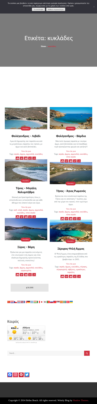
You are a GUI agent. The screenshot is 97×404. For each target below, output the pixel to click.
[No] (94, 6)
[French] (25, 302)
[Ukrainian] (71, 302)
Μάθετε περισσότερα (56, 9)
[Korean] (45, 302)
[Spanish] (61, 302)
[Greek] (32, 302)
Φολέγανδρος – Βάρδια (71, 136)
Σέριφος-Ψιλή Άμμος (71, 248)
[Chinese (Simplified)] (9, 302)
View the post (26, 151)
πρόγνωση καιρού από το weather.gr (26, 342)
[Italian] (38, 302)
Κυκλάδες (26, 128)
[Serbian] (58, 302)
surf (15, 210)
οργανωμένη (26, 270)
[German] (28, 302)
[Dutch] (18, 302)
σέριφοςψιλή (62, 269)
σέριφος (83, 267)
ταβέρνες (71, 269)
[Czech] (15, 302)
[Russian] (51, 302)
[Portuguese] (48, 302)
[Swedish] (64, 302)
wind (20, 210)
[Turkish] (68, 302)
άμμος (22, 154)
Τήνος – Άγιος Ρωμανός (71, 191)
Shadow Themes (80, 400)
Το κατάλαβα (38, 9)
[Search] (87, 353)
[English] (22, 302)
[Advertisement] (48, 85)
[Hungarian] (35, 302)
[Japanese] (41, 302)
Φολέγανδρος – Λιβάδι (26, 136)
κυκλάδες (39, 154)
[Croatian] (12, 302)
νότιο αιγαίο (71, 157)
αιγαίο (16, 154)
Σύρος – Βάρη (26, 247)
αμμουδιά (30, 154)
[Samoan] (55, 302)
